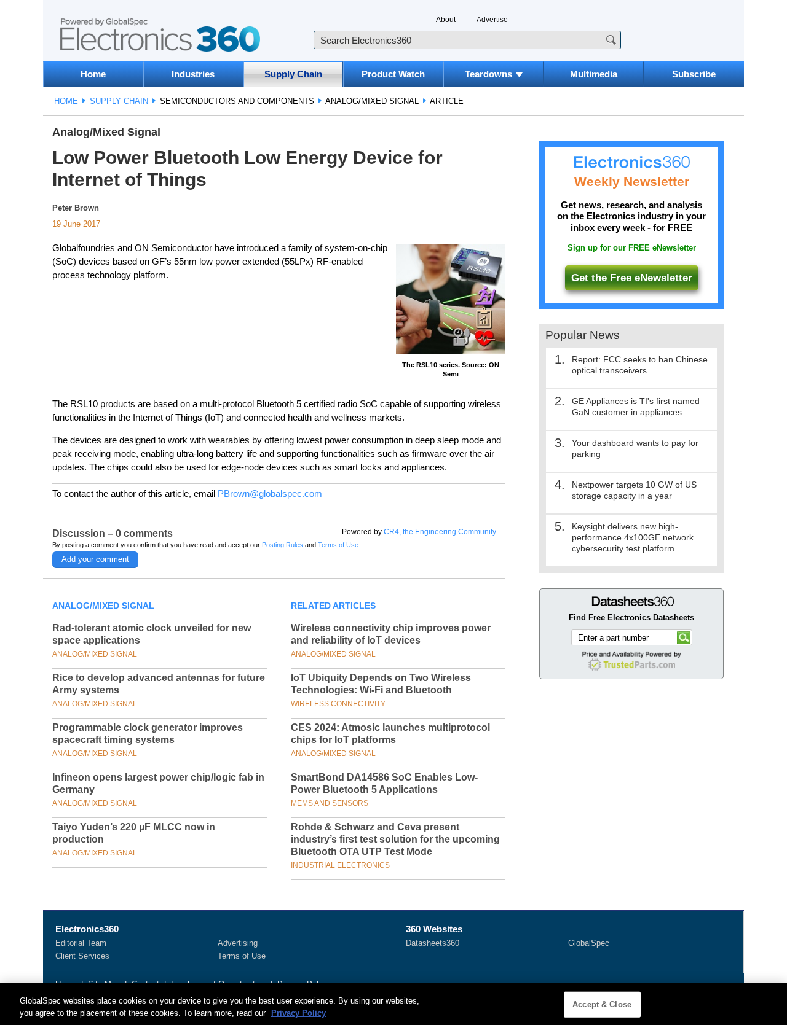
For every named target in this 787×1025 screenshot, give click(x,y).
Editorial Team (80, 943)
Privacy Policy (298, 1012)
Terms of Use (338, 544)
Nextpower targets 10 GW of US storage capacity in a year (634, 490)
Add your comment (95, 559)
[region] (393, 1004)
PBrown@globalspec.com (270, 493)
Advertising (238, 943)
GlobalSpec (588, 943)
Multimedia (593, 74)
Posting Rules (282, 544)
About (446, 19)
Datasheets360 (432, 943)
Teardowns (488, 74)
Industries (193, 74)
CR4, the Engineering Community (440, 532)
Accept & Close (601, 1004)
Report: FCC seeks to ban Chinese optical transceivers (640, 364)
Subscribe (694, 74)
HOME (66, 101)
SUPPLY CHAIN (119, 101)
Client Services (82, 956)
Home (93, 74)
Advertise (492, 19)
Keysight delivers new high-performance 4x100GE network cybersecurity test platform (633, 537)
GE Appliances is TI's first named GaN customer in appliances (636, 406)
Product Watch (393, 74)
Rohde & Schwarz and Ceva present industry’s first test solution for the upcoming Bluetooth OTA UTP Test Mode (395, 839)
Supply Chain (293, 74)
